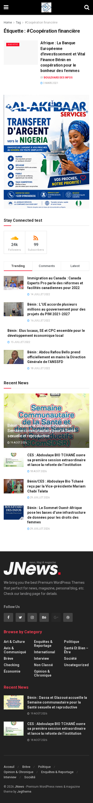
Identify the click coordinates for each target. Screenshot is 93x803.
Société (13, 44)
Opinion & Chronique (42, 673)
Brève (8, 658)
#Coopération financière (41, 22)
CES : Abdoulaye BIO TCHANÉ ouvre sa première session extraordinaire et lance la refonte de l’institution (56, 460)
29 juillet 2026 (40, 497)
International (44, 652)
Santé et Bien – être (76, 650)
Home (8, 22)
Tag (18, 22)
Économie (12, 671)
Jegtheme (24, 791)
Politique (71, 642)
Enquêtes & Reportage (43, 644)
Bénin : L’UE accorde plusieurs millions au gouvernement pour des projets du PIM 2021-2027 (56, 309)
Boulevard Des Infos (58, 77)
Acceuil (9, 767)
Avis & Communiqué (15, 650)
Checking (11, 665)
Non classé (43, 665)
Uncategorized (76, 665)
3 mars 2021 (50, 83)
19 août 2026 (18, 442)
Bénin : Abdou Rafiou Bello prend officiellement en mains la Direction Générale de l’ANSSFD (56, 357)
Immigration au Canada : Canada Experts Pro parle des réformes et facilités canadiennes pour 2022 (55, 283)
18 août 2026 (38, 471)
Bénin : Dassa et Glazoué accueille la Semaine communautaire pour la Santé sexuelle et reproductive (41, 430)
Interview (41, 658)
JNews (19, 786)
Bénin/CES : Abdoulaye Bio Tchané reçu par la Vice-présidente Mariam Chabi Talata (56, 486)
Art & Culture (14, 642)
